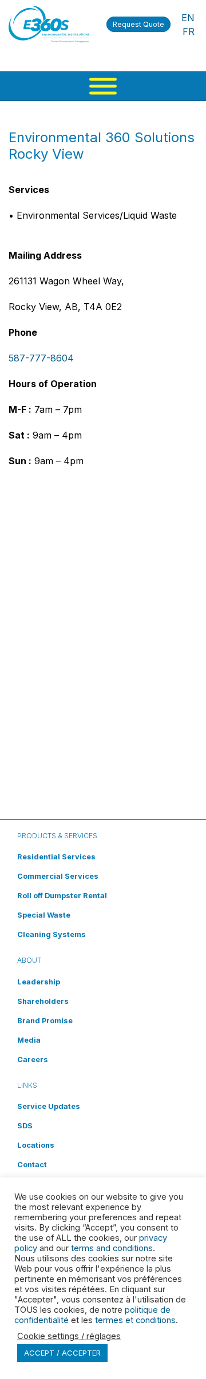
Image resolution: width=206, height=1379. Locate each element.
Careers (32, 1059)
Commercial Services (57, 876)
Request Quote (138, 24)
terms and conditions (112, 1248)
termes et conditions (135, 1320)
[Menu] (103, 86)
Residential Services (56, 857)
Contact (32, 1164)
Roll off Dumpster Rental (62, 895)
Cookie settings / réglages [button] (69, 1336)
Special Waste (43, 915)
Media (29, 1040)
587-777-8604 (41, 358)
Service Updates (48, 1106)
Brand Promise (45, 1020)
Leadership (38, 982)
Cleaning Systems (51, 934)
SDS (25, 1125)
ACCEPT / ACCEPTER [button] (62, 1352)
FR (189, 31)
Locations (35, 1145)
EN (188, 17)
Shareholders (43, 1001)
